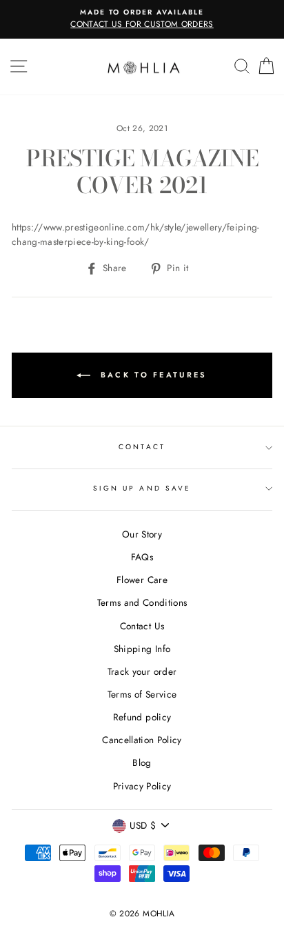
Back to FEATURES (151, 374)
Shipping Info (142, 649)
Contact (142, 447)
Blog (141, 762)
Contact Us (142, 626)
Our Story (142, 534)
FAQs (142, 557)
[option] (142, 19)
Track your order (142, 671)
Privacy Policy (142, 786)
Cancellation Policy (141, 740)
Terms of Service (142, 694)
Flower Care (142, 580)
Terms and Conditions (142, 602)
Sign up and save (142, 488)
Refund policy (142, 717)
